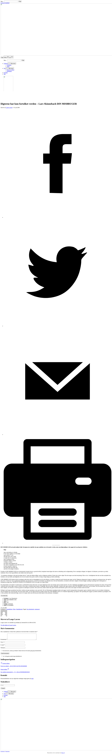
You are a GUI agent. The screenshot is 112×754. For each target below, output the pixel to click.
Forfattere (9, 65)
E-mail (3, 645)
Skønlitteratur (19, 609)
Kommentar (4, 639)
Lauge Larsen (9, 107)
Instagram (7, 751)
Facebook (3, 751)
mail (32, 678)
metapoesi (37, 609)
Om (4, 68)
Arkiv (8, 66)
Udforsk (6, 63)
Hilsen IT (63, 752)
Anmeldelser (9, 609)
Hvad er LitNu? (10, 70)
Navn (2, 642)
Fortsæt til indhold (5, 3)
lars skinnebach (30, 609)
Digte (14, 609)
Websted (3, 647)
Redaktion (9, 71)
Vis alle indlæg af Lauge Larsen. (8, 625)
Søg (2, 57)
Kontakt (6, 72)
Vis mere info (4, 595)
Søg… (2, 1)
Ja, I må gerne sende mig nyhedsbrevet (12, 656)
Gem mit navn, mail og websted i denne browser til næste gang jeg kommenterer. (21, 650)
